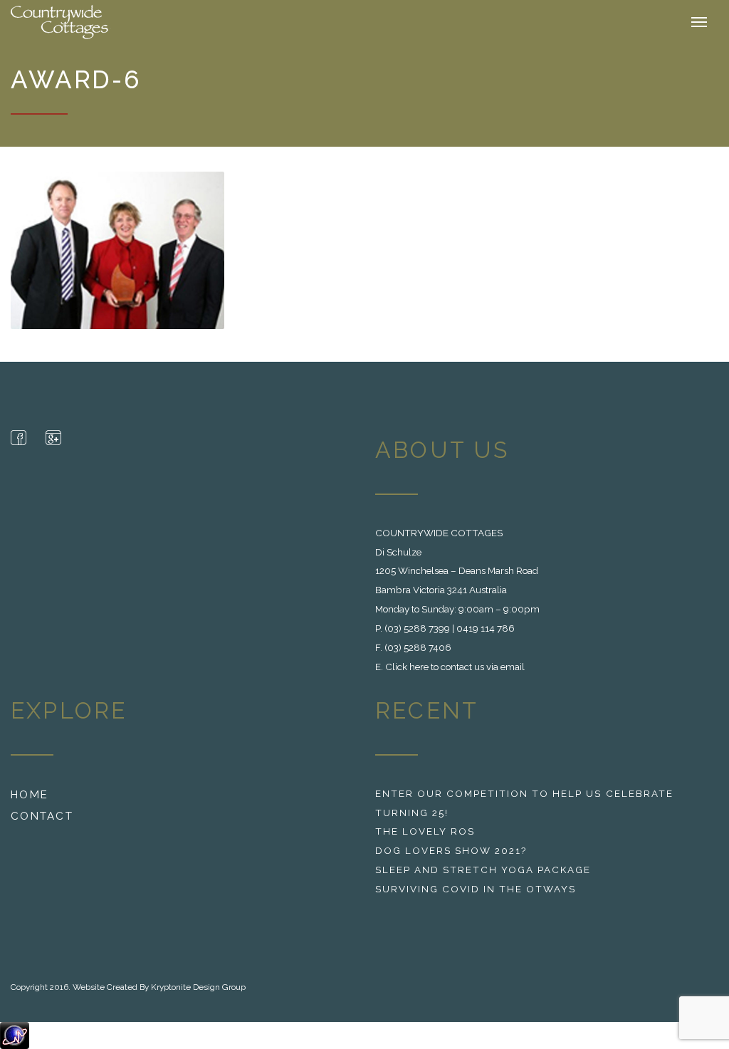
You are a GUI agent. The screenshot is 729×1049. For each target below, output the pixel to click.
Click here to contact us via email (455, 666)
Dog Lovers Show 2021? (451, 850)
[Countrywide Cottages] (61, 21)
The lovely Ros (425, 831)
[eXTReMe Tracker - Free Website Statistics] (14, 1035)
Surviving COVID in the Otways (475, 888)
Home (29, 794)
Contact (42, 816)
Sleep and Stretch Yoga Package (483, 869)
